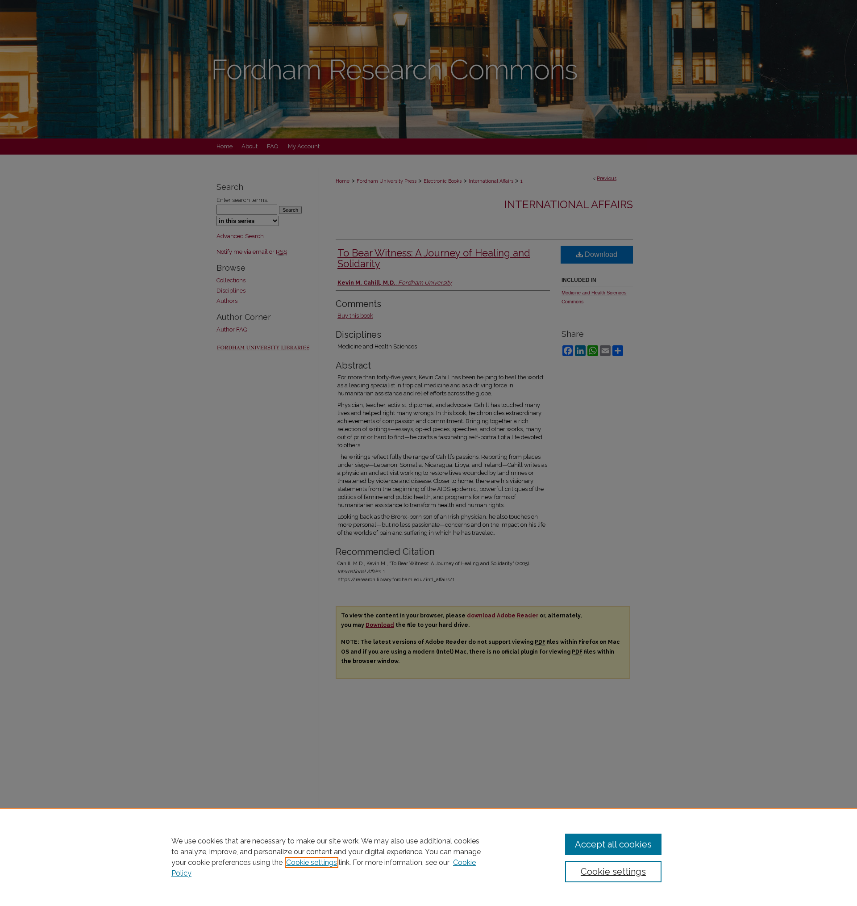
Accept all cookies (613, 844)
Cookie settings (311, 862)
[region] (428, 857)
